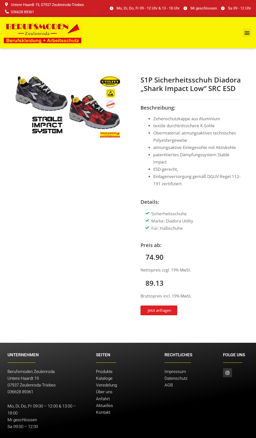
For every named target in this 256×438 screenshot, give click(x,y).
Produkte (104, 371)
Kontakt (103, 412)
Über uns (104, 391)
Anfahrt (103, 398)
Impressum (175, 371)
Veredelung (106, 385)
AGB (168, 385)
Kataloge (104, 378)
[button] (247, 32)
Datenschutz (176, 378)
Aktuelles (104, 405)
